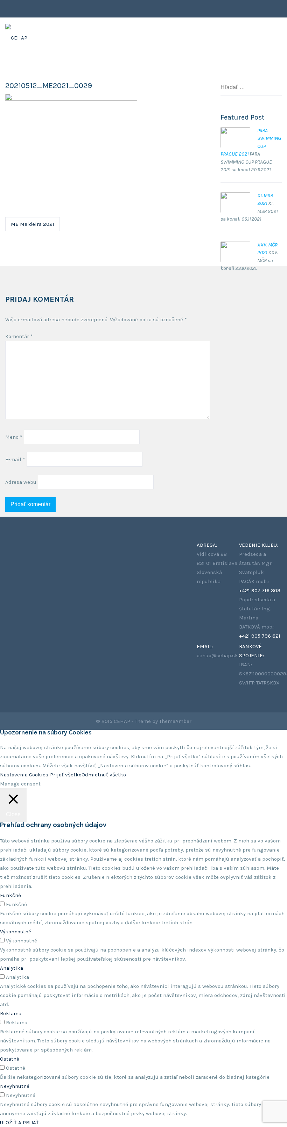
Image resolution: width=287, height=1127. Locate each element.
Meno (13, 437)
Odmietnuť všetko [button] (104, 774)
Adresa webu (20, 482)
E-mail (15, 459)
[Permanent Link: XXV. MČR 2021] (235, 245)
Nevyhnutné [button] (14, 1086)
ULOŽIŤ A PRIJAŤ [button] (19, 1122)
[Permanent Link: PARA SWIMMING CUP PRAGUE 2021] (235, 131)
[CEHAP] (16, 31)
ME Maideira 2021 (32, 224)
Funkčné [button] (10, 895)
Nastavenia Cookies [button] (24, 774)
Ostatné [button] (9, 1059)
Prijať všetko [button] (66, 774)
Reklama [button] (10, 1013)
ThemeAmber (175, 721)
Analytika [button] (11, 968)
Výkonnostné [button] (15, 931)
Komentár (19, 336)
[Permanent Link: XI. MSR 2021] (235, 196)
